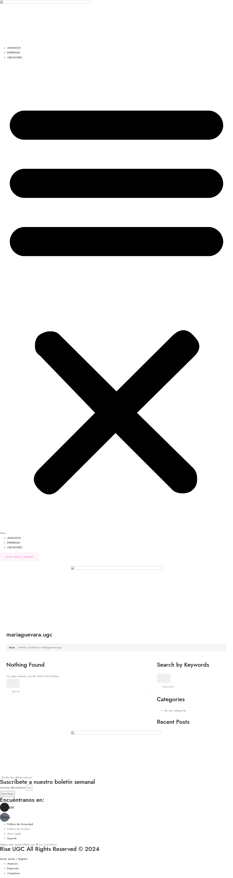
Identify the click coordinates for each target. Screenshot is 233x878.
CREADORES (14, 57)
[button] (116, 299)
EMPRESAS (13, 53)
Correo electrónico (12, 788)
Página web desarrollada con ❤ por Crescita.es (28, 845)
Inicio (12, 647)
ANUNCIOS (14, 48)
